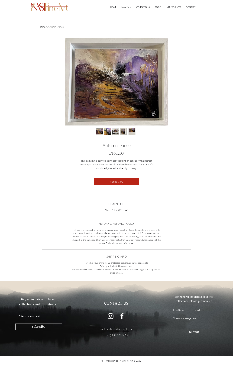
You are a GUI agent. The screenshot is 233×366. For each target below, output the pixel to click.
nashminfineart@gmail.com (116, 329)
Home (42, 26)
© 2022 (137, 360)
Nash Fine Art (127, 360)
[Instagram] (110, 316)
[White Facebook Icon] (122, 316)
